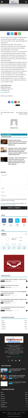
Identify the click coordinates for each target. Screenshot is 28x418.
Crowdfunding (4, 402)
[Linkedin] (15, 360)
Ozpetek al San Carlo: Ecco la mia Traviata (9, 285)
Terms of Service (9, 204)
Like (4, 218)
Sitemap (23, 412)
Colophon (14, 412)
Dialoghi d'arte (4, 406)
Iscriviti (24, 218)
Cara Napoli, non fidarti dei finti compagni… (18, 382)
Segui (11, 218)
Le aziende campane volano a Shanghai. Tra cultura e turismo (14, 279)
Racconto (3, 328)
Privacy (19, 412)
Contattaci (9, 412)
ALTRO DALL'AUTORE (6, 136)
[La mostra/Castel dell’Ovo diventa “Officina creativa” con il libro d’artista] (4, 370)
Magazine (3, 404)
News (2, 295)
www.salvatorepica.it (5, 92)
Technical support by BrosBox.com (14, 414)
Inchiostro (3, 326)
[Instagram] (12, 360)
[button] (26, 2)
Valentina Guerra (8, 310)
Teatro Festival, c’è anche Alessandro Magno (21, 113)
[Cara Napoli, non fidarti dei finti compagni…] (4, 383)
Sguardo (2, 26)
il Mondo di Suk (14, 128)
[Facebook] (8, 360)
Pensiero (2, 151)
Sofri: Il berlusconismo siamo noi (7, 113)
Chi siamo (4, 412)
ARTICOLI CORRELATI (6, 134)
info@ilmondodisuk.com (16, 356)
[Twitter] (19, 360)
